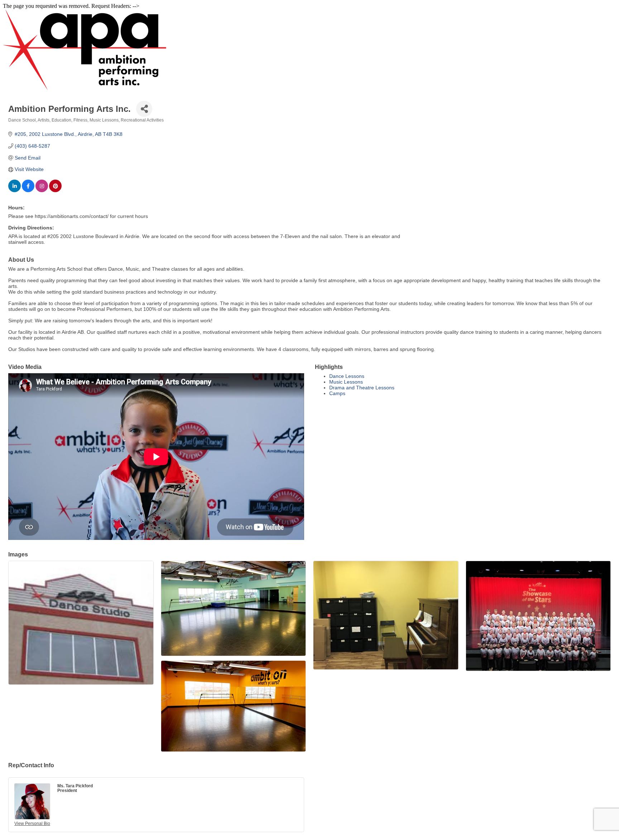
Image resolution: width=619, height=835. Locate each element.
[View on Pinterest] (55, 190)
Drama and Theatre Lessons (361, 387)
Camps (337, 393)
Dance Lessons (346, 376)
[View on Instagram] (41, 190)
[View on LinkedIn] (14, 190)
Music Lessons (346, 382)
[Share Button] (144, 109)
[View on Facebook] (28, 190)
